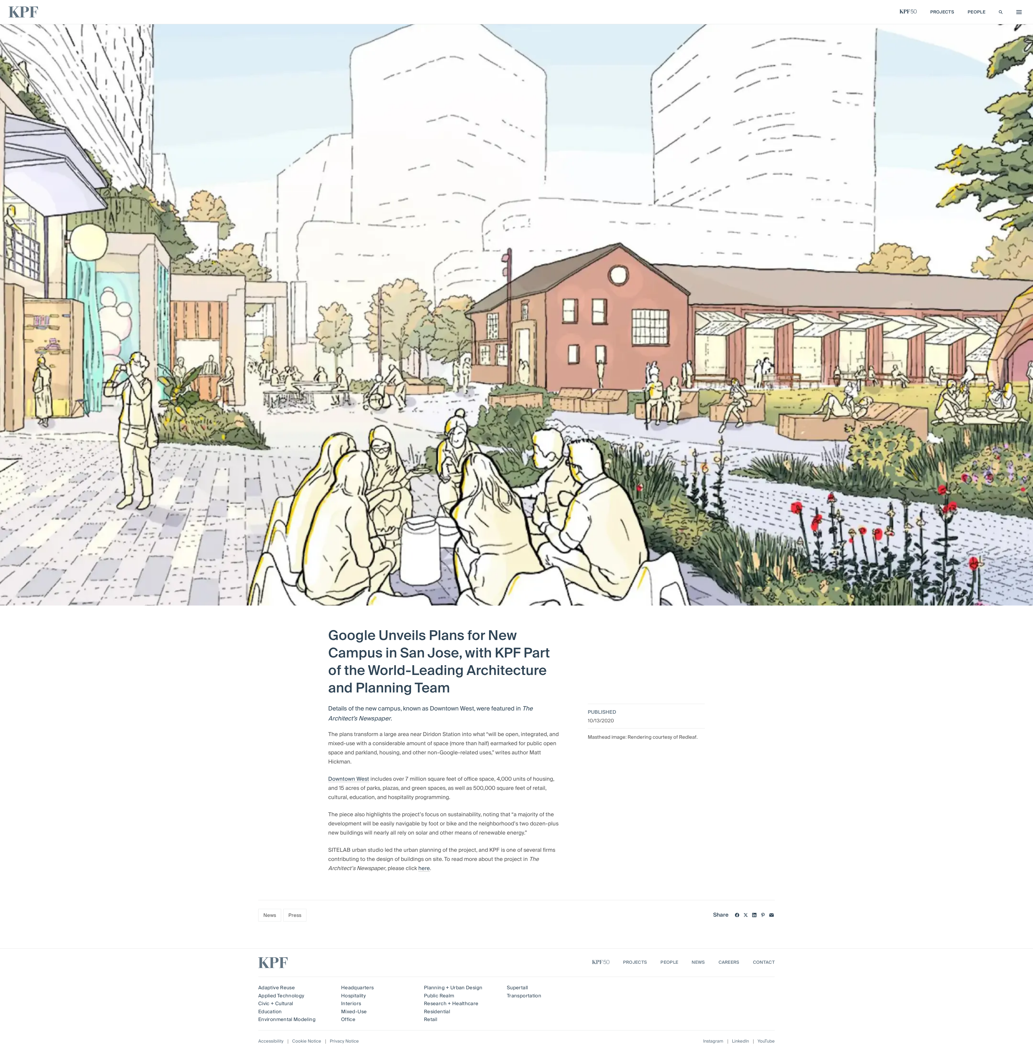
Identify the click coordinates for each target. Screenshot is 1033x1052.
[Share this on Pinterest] (763, 915)
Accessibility (271, 1041)
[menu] (1017, 12)
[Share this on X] (745, 915)
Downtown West (348, 779)
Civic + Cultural (275, 1004)
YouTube (766, 1041)
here (424, 868)
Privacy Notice (344, 1041)
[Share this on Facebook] (737, 915)
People (669, 962)
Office (348, 1019)
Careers (729, 962)
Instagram (713, 1041)
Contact (764, 962)
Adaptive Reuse (276, 988)
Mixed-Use (354, 1012)
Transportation (524, 996)
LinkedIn (740, 1041)
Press (294, 915)
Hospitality (353, 996)
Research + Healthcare (451, 1004)
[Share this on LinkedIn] (754, 915)
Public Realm (439, 996)
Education (270, 1012)
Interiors (351, 1004)
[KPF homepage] (23, 12)
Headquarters (357, 988)
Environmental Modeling (287, 1019)
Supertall (517, 988)
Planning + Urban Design (453, 988)
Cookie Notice (306, 1041)
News (269, 915)
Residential (437, 1012)
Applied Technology (281, 996)
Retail (430, 1019)
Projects (635, 962)
